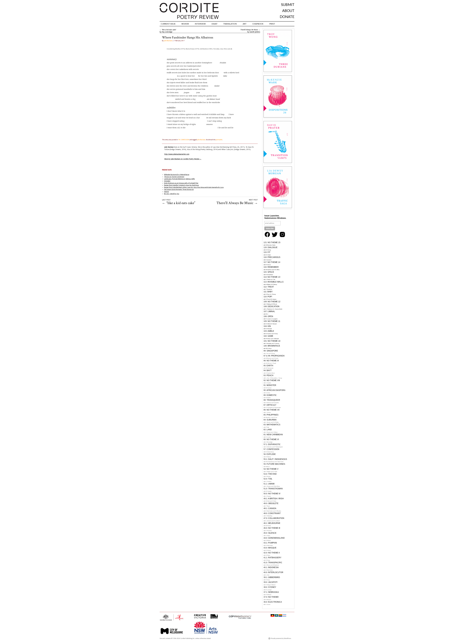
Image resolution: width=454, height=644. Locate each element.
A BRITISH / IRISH (276, 499)
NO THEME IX (273, 361)
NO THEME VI (273, 439)
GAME (270, 336)
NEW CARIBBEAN (275, 435)
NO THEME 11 (274, 321)
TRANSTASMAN (275, 489)
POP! (270, 297)
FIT (269, 252)
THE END (272, 474)
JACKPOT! (272, 582)
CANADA (272, 508)
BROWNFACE (274, 346)
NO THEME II (274, 553)
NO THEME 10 (274, 341)
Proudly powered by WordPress (281, 638)
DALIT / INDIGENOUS (277, 459)
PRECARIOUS (274, 257)
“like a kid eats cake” (169, 30)
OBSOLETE (273, 503)
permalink (219, 140)
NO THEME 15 (274, 242)
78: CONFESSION (183, 140)
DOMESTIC (272, 395)
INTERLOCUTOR (275, 572)
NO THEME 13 (274, 277)
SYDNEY (272, 587)
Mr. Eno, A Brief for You (171, 194)
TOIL (270, 479)
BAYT (269, 370)
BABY (270, 292)
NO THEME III (274, 528)
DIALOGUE (272, 247)
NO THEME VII (273, 410)
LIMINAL (271, 311)
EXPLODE (271, 454)
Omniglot (167, 181)
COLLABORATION (276, 518)
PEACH (270, 375)
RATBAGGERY (274, 558)
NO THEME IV (274, 494)
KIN (269, 326)
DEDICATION (273, 306)
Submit (287, 4)
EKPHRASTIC (274, 444)
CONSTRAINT (274, 513)
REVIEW (185, 24)
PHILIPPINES (272, 415)
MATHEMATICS (273, 425)
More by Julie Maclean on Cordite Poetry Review (182, 159)
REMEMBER (273, 267)
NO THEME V (272, 469)
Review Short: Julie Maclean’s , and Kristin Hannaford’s (194, 187)
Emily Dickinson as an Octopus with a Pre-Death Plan (181, 183)
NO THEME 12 (274, 302)
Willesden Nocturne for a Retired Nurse (176, 174)
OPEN (270, 316)
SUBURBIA (272, 420)
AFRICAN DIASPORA (275, 390)
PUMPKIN (272, 543)
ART (245, 24)
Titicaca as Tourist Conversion (174, 177)
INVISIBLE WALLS (276, 282)
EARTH (270, 366)
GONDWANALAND (276, 538)
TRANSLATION (230, 24)
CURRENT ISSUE (168, 24)
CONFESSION (273, 449)
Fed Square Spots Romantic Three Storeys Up (179, 189)
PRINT (272, 24)
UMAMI (271, 484)
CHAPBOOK (257, 24)
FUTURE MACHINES (276, 464)
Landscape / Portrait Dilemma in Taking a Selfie (179, 179)
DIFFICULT (271, 405)
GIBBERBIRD (274, 577)
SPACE (271, 272)
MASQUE (272, 548)
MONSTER (271, 385)
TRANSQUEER (273, 400)
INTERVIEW (200, 24)
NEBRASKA (273, 592)
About (288, 10)
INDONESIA (273, 567)
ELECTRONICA (275, 602)
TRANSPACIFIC (275, 563)
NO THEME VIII (273, 380)
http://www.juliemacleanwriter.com (176, 154)
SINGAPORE (272, 351)
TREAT (271, 287)
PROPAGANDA (278, 356)
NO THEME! (273, 597)
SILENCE (272, 533)
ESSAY (214, 24)
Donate (287, 16)
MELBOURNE (274, 523)
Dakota (166, 191)
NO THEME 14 (274, 262)
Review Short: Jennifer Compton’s (181, 185)
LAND (269, 430)
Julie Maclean (168, 41)
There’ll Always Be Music (249, 30)
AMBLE (271, 331)
